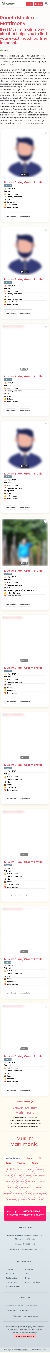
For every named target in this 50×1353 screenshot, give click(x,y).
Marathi (40, 1169)
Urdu (28, 1193)
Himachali (25, 1187)
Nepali (32, 1199)
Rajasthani (31, 1181)
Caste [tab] (29, 1158)
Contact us (11, 1269)
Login (30, 4)
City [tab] (41, 1158)
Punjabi (8, 1175)
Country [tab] (21, 1163)
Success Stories (13, 1286)
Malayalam (40, 1175)
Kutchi (22, 1199)
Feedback (29, 1269)
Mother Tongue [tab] (13, 1158)
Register (38, 4)
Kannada (9, 1181)
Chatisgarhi (40, 1193)
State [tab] (8, 1163)
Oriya (42, 1181)
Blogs (27, 1278)
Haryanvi (12, 1187)
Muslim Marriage (25, 1350)
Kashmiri (38, 1187)
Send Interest (10, 216)
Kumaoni (11, 1199)
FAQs (27, 1274)
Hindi (8, 1169)
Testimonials (11, 1278)
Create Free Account (25, 1336)
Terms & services (32, 1282)
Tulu (41, 1199)
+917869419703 (28, 1244)
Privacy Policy (11, 1282)
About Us (10, 1274)
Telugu (27, 1175)
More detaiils (25, 216)
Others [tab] (34, 1163)
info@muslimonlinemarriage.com (27, 1249)
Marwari (18, 1193)
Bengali (29, 1169)
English (7, 1193)
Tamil (18, 1175)
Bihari (20, 1181)
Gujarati (18, 1169)
